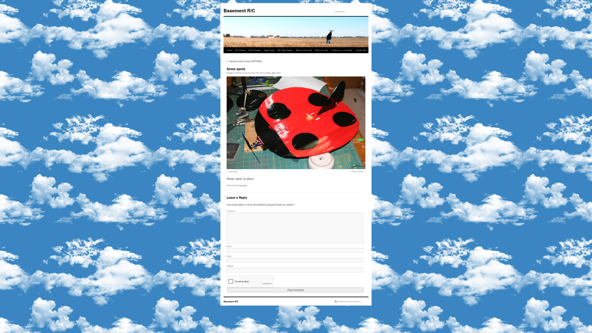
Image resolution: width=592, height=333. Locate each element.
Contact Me (361, 50)
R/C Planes (240, 50)
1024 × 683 (270, 72)
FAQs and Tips (321, 50)
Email (230, 256)
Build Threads (255, 50)
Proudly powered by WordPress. (350, 301)
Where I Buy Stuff (304, 50)
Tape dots (233, 171)
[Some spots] (296, 122)
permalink (243, 185)
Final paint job (357, 171)
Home (229, 50)
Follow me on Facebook (342, 50)
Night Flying (269, 50)
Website (230, 266)
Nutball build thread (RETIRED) (244, 61)
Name (230, 246)
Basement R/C (239, 10)
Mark (231, 72)
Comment (231, 211)
